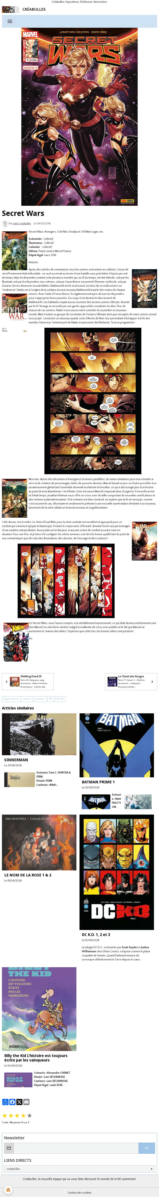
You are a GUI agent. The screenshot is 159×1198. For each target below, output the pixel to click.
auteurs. (40, 699)
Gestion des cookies (80, 1192)
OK (147, 1148)
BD (51, 699)
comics (27, 699)
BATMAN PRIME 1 (98, 782)
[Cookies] (8, 1190)
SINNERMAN (16, 760)
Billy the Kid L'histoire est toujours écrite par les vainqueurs (35, 1057)
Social (60, 699)
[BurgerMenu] (10, 21)
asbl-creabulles (22, 223)
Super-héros (11, 699)
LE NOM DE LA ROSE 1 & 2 (27, 875)
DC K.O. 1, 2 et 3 (96, 934)
